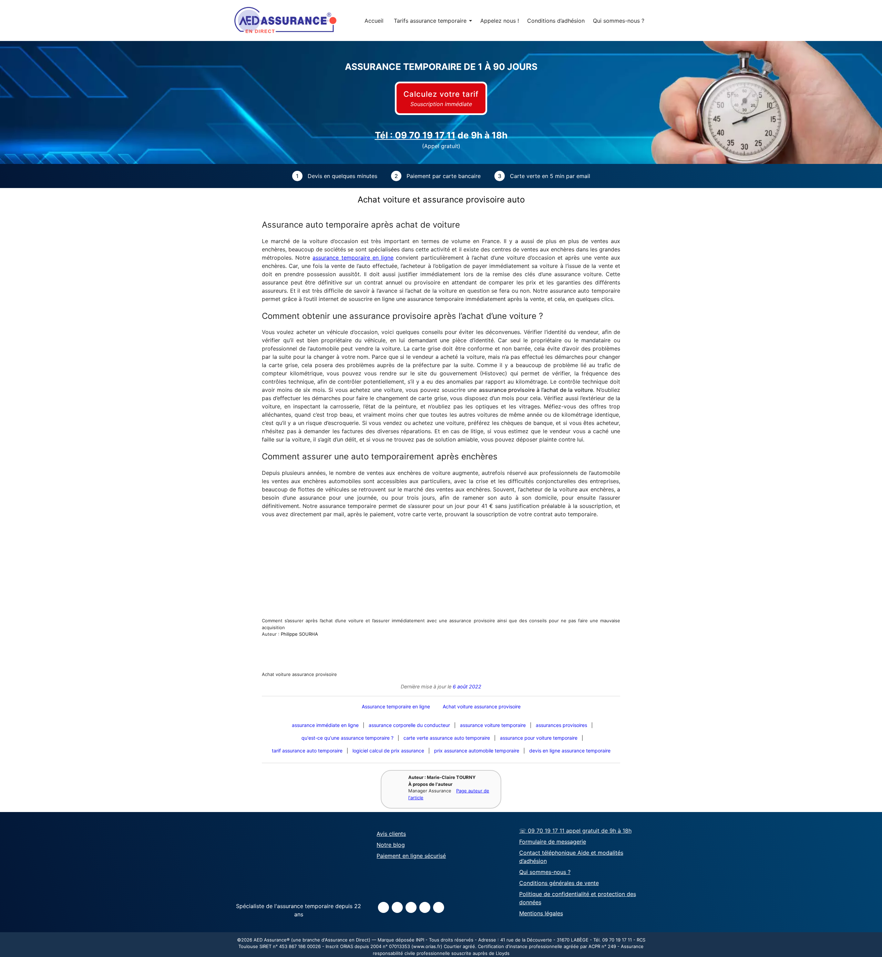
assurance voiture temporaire (493, 725)
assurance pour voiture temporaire (538, 738)
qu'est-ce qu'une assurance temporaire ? (347, 738)
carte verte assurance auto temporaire (446, 738)
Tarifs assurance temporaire (433, 20)
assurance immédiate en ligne (325, 725)
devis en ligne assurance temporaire (570, 750)
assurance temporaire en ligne (352, 257)
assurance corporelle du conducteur (409, 725)
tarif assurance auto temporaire (307, 750)
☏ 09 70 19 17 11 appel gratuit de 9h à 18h (575, 830)
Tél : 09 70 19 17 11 (415, 135)
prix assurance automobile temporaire (476, 750)
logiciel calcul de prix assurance (388, 750)
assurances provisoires (561, 725)
